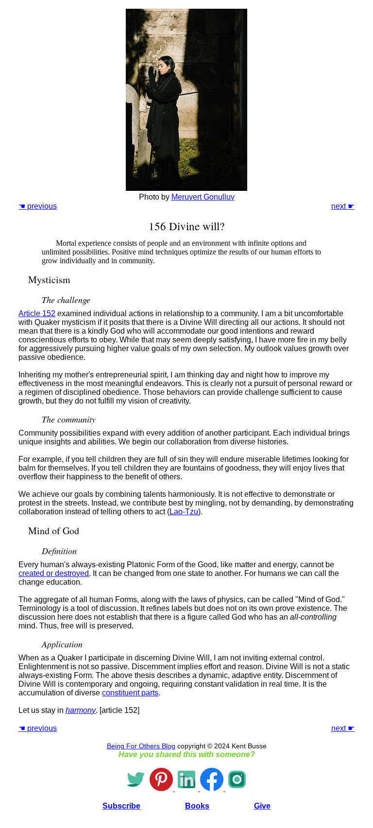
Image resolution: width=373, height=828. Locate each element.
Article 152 (36, 313)
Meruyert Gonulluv (203, 197)
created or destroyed (53, 573)
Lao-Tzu (184, 511)
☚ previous (37, 206)
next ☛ (343, 206)
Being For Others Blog (141, 746)
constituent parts (130, 693)
